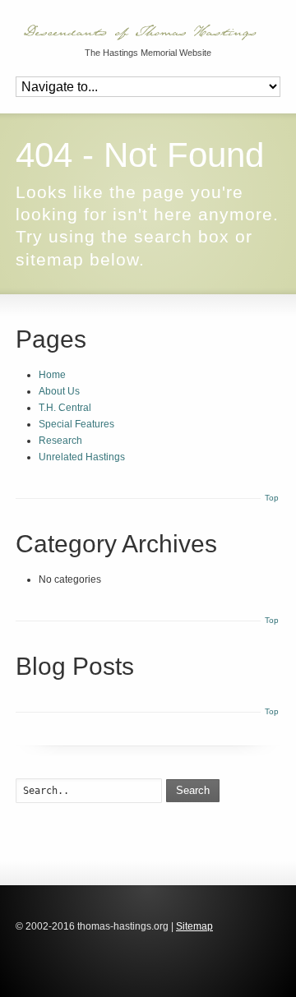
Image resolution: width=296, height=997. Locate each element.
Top (272, 497)
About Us (59, 391)
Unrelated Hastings (82, 457)
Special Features (76, 424)
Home (52, 375)
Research (60, 440)
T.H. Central (65, 407)
